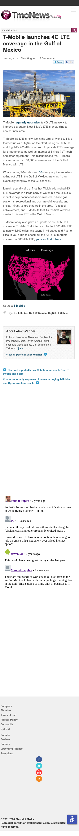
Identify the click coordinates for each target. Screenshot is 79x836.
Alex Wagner (28, 58)
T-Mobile (19, 305)
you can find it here (48, 239)
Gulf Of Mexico (38, 313)
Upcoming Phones (12, 748)
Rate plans (7, 753)
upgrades (33, 122)
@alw (20, 348)
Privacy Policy (9, 719)
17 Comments (46, 58)
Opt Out (5, 729)
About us (6, 710)
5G (41, 172)
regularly (20, 122)
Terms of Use (8, 715)
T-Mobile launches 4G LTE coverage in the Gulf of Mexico (36, 43)
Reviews (5, 739)
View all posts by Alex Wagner (26, 354)
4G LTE (18, 313)
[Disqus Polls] (39, 443)
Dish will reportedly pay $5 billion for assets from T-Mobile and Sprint (36, 372)
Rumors (5, 744)
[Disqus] (39, 542)
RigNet (52, 313)
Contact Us (7, 724)
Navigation (73, 10)
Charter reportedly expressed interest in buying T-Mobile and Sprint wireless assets (36, 381)
